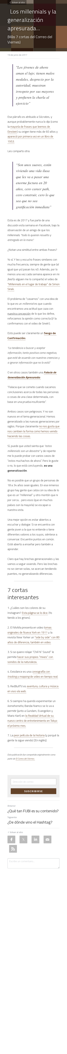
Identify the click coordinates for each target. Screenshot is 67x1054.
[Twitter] (23, 839)
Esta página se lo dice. (35, 613)
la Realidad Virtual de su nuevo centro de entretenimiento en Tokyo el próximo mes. (32, 720)
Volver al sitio (18, 2)
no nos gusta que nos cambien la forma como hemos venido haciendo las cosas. (33, 431)
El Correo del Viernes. (25, 758)
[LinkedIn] (35, 839)
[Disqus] (33, 913)
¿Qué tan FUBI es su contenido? (33, 810)
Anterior (11, 805)
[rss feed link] (13, 849)
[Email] (47, 839)
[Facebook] (11, 839)
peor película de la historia (29, 735)
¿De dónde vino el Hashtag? (29, 822)
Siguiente (12, 817)
